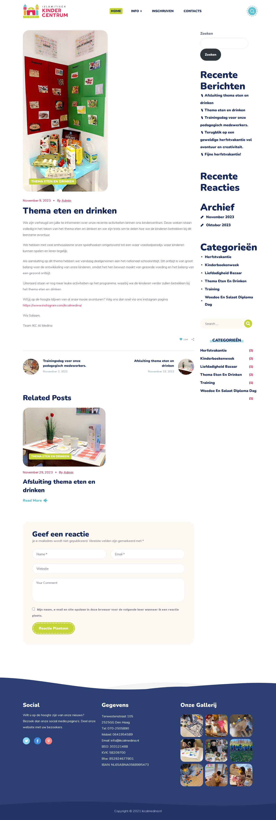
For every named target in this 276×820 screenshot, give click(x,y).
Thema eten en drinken (52, 181)
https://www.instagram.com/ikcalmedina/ (52, 305)
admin (66, 200)
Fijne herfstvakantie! (223, 154)
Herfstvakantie (218, 256)
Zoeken (206, 33)
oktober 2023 (218, 225)
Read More (32, 500)
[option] (64, 456)
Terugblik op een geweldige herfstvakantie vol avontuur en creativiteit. (226, 139)
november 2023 (220, 217)
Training (212, 289)
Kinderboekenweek (222, 265)
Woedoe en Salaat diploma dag (229, 301)
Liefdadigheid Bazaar (223, 273)
